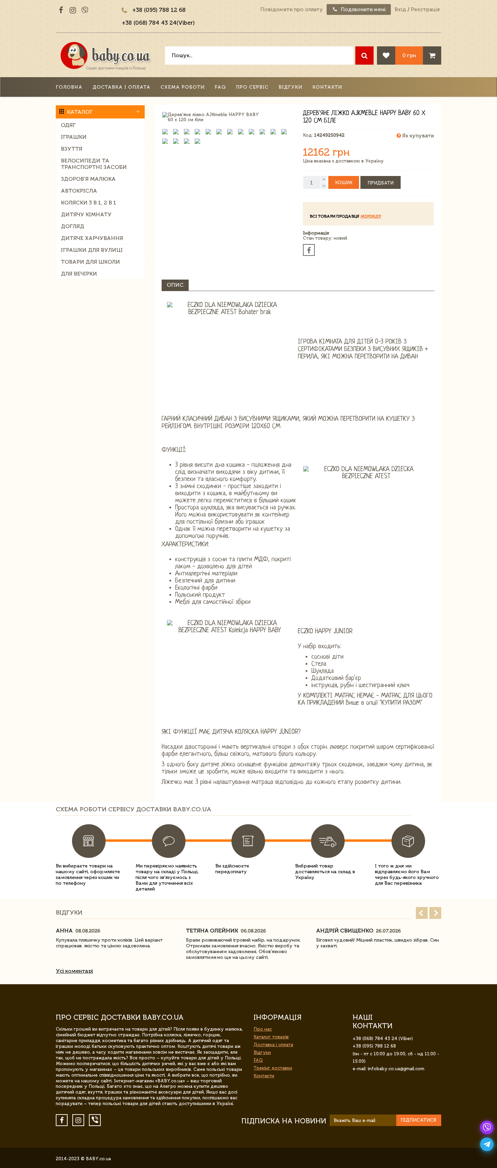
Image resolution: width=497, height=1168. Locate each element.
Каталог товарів (271, 1036)
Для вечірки (79, 273)
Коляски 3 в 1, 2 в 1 (88, 202)
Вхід (400, 9)
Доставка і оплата (121, 87)
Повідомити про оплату (291, 9)
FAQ (220, 87)
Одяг (68, 125)
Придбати (381, 182)
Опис (175, 285)
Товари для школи (90, 262)
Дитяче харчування (92, 238)
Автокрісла (79, 191)
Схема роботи (183, 87)
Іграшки (74, 137)
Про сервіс (252, 87)
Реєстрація (425, 9)
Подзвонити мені (362, 9)
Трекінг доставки (273, 1068)
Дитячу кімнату (86, 214)
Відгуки (290, 87)
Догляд (72, 226)
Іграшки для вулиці (92, 250)
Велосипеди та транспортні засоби (94, 163)
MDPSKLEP (370, 216)
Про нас (263, 1029)
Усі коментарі (74, 971)
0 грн (409, 55)
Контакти (327, 87)
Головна (69, 87)
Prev (422, 913)
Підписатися (418, 1120)
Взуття (71, 149)
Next (435, 913)
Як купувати (417, 136)
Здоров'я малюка (88, 179)
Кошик (343, 182)
